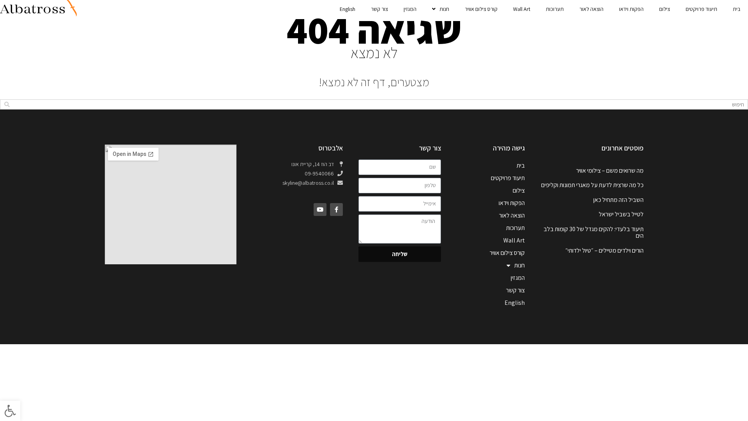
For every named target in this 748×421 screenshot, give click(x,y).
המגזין (410, 8)
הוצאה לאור (591, 8)
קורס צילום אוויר (481, 8)
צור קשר (379, 8)
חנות (444, 8)
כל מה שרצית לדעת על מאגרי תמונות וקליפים (592, 185)
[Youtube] (320, 209)
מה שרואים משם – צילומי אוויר (610, 170)
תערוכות (555, 8)
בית (736, 8)
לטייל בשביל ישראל (621, 214)
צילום (664, 8)
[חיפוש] (7, 104)
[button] (10, 411)
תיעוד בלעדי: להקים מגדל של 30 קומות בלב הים (593, 232)
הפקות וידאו (631, 8)
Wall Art (521, 8)
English (347, 8)
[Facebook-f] (336, 209)
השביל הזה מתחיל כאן (618, 200)
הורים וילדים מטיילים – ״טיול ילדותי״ (604, 250)
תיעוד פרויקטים (701, 8)
